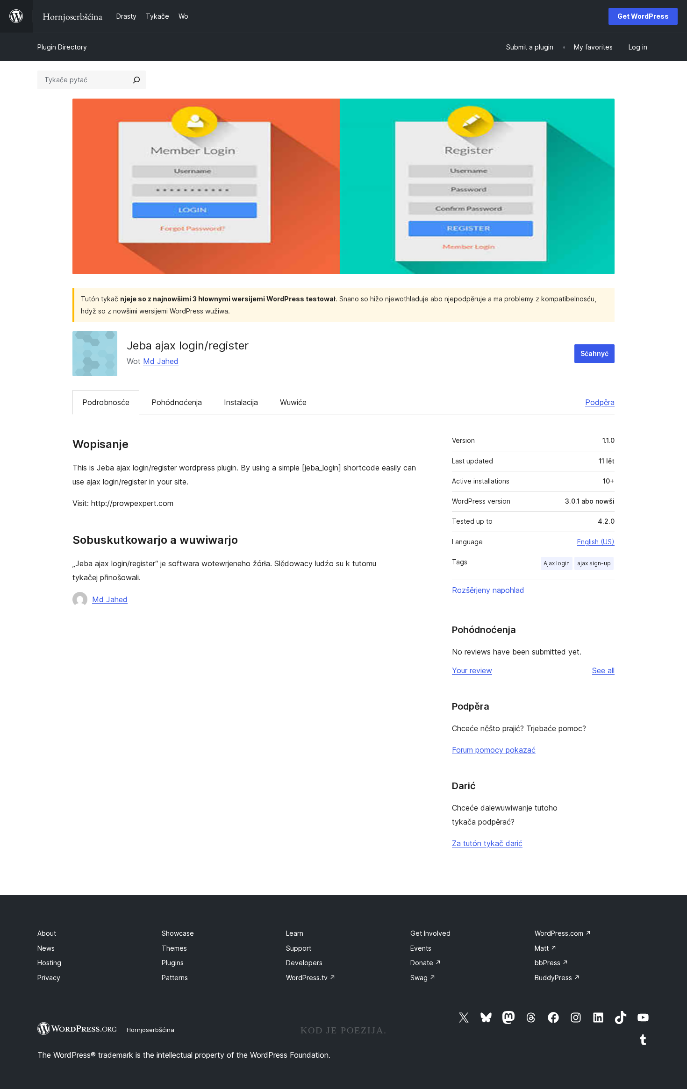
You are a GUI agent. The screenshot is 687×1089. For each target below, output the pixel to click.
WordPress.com (563, 933)
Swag (423, 978)
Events (420, 948)
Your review (472, 670)
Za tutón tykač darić (487, 843)
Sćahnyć (594, 353)
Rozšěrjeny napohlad (488, 590)
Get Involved (430, 933)
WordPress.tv (311, 978)
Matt (546, 948)
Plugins (173, 963)
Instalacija (241, 402)
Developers (304, 963)
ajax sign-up (594, 563)
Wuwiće (293, 402)
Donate (425, 963)
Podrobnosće (105, 402)
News (46, 948)
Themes (174, 948)
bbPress (551, 963)
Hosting (49, 963)
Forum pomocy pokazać (494, 749)
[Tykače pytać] (136, 80)
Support (298, 948)
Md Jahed (161, 361)
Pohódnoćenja (176, 402)
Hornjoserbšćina (150, 1029)
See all (603, 670)
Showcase (178, 933)
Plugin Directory (62, 47)
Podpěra (600, 402)
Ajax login (557, 563)
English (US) (596, 542)
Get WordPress (643, 16)
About (46, 933)
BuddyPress (557, 978)
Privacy (48, 978)
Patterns (175, 978)
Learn (294, 933)
